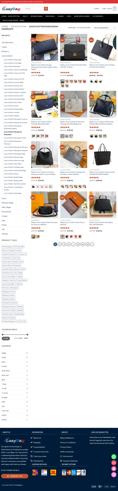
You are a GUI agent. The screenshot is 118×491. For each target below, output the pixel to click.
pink (3, 402)
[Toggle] (26, 55)
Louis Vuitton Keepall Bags (13, 109)
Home (4, 16)
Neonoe (20, 306)
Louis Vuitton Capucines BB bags (15, 70)
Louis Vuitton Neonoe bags (13, 157)
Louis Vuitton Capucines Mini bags (14, 74)
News (22, 20)
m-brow (5, 393)
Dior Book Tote (7, 273)
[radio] (62, 81)
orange (4, 397)
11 (78, 244)
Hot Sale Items (7, 42)
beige (4, 353)
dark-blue (5, 371)
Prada (4, 225)
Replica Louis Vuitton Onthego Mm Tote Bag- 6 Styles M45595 (72, 173)
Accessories (98, 16)
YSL (3, 229)
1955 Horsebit (19, 247)
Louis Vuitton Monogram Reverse (16, 147)
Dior (69, 16)
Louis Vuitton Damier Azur (13, 86)
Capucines (11, 250)
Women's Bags (7, 203)
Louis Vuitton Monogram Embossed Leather (13, 127)
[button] (96, 8)
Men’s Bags (50, 16)
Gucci (25, 16)
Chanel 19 (22, 254)
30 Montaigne (7, 247)
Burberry (5, 51)
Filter (5, 338)
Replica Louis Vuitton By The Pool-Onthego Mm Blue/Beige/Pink (72, 123)
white (4, 415)
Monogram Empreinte (9, 303)
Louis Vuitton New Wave (12, 164)
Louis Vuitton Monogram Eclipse (15, 122)
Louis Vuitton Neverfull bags (14, 160)
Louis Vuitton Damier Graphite (15, 92)
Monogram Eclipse (8, 299)
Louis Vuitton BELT (8, 284)
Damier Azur (6, 262)
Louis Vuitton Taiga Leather (13, 180)
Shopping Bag (19, 314)
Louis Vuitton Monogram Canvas (15, 119)
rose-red (5, 410)
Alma (4, 250)
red (3, 406)
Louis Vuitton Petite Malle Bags (15, 170)
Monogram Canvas (8, 291)
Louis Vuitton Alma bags (12, 60)
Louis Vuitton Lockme (11, 112)
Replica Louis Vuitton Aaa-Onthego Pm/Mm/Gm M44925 (102, 66)
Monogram (14, 288)
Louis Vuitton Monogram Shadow (16, 150)
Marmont (5, 288)
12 (83, 244)
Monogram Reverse (8, 306)
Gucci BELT (12, 276)
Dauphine (17, 265)
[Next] (92, 244)
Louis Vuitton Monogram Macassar (13, 142)
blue (3, 362)
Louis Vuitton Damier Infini (13, 96)
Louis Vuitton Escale (11, 106)
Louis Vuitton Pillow (11, 174)
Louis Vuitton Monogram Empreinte (13, 133)
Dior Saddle (18, 273)
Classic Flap (16, 258)
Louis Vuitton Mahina (11, 116)
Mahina (19, 284)
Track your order (10, 20)
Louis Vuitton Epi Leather (13, 102)
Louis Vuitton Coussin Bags (13, 82)
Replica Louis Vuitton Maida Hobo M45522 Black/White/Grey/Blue (101, 123)
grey (3, 379)
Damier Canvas (18, 262)
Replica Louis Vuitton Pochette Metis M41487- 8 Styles (73, 66)
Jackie (20, 276)
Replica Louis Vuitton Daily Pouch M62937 (72, 223)
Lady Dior (12, 280)
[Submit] (46, 9)
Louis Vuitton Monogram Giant (15, 138)
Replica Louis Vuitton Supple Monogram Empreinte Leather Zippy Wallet (44, 67)
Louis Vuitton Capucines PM (14, 79)
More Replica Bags (82, 16)
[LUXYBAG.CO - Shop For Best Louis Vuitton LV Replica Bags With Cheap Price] (11, 8)
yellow (4, 419)
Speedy (4, 318)
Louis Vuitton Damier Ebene (14, 89)
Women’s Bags (36, 16)
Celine (4, 47)
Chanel (61, 16)
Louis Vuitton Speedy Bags (13, 177)
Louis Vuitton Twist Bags (12, 193)
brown (4, 366)
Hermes (5, 234)
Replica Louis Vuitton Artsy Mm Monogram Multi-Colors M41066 (43, 173)
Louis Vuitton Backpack (12, 66)
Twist (19, 321)
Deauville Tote (7, 269)
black (4, 357)
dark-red (5, 375)
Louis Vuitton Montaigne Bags (14, 154)
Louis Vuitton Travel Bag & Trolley (13, 188)
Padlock (20, 310)
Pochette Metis (7, 314)
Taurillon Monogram (9, 321)
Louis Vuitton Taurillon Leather (15, 184)
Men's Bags (6, 207)
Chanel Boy (6, 258)
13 (88, 244)
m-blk (4, 388)
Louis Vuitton (13, 16)
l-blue (4, 384)
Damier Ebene (7, 265)
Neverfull (5, 310)
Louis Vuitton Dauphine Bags (14, 99)
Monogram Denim (8, 295)
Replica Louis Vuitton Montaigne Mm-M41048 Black (101, 223)
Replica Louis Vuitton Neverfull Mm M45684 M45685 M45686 (102, 173)
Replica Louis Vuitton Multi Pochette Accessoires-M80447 (44, 223)
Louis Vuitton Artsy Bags (12, 63)
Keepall (4, 280)
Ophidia (13, 310)
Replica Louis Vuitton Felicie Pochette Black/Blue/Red (41, 123)
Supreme (12, 318)
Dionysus (17, 269)
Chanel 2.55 (13, 254)
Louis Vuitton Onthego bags (14, 167)
